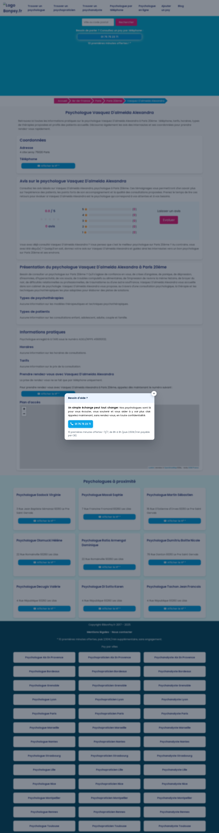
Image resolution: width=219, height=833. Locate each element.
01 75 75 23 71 (83, 424)
